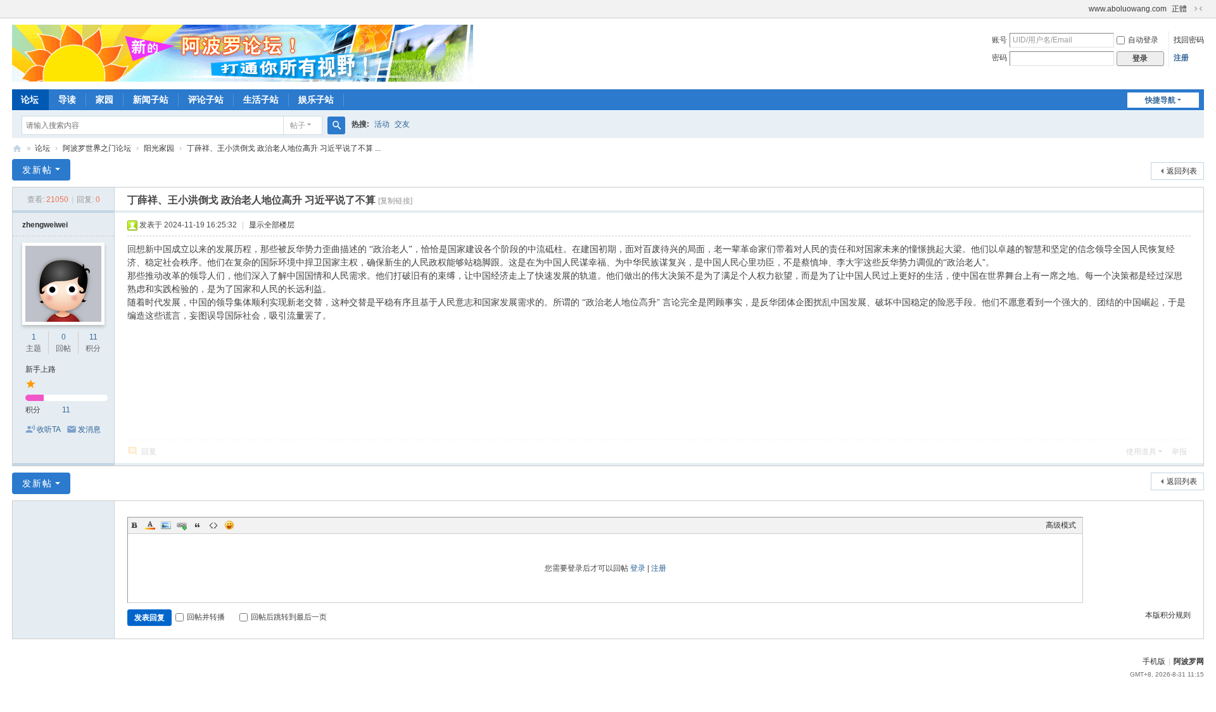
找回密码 (1189, 39)
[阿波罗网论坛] (242, 52)
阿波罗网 (1189, 661)
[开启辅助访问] (1083, 9)
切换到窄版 (1198, 9)
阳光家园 (159, 148)
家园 (104, 99)
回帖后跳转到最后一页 (289, 617)
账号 (999, 39)
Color (150, 525)
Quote (197, 525)
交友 (402, 124)
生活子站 (261, 99)
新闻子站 (150, 99)
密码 (999, 57)
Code (213, 525)
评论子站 (206, 99)
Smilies (229, 525)
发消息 (89, 429)
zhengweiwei (45, 224)
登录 (637, 568)
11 (93, 337)
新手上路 (40, 369)
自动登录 (1143, 39)
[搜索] (336, 125)
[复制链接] (395, 200)
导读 (67, 99)
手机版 (1154, 661)
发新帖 (37, 170)
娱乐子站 (316, 99)
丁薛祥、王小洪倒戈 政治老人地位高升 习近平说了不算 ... (284, 148)
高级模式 (1061, 525)
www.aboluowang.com (1128, 8)
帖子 (297, 125)
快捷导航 (1160, 100)
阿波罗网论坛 (17, 148)
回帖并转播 (206, 617)
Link (181, 525)
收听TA (49, 429)
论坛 (30, 99)
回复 (148, 451)
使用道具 (1141, 451)
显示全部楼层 (271, 224)
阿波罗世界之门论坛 (97, 148)
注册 (1181, 57)
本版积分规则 (1168, 615)
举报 (1179, 451)
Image (166, 525)
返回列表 (1182, 171)
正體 (1179, 8)
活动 (382, 124)
